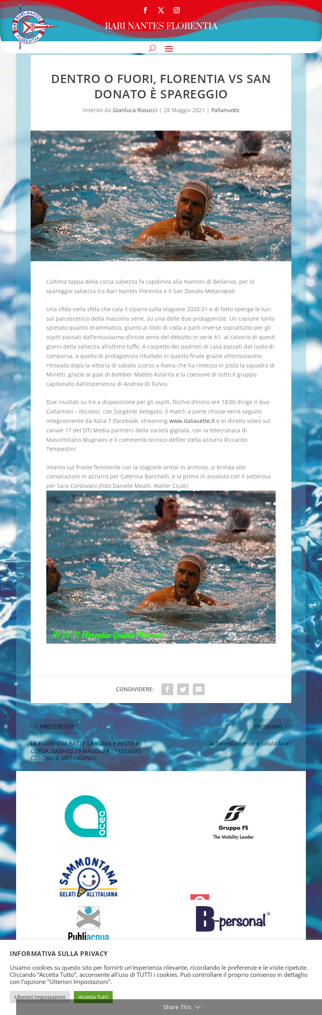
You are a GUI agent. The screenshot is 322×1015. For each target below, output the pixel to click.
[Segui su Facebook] (145, 10)
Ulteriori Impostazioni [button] (40, 996)
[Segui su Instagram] (176, 10)
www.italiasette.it (192, 420)
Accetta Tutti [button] (93, 996)
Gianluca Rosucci (135, 110)
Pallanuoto (225, 110)
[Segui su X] (161, 10)
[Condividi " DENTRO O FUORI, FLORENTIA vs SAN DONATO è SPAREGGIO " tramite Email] (199, 689)
